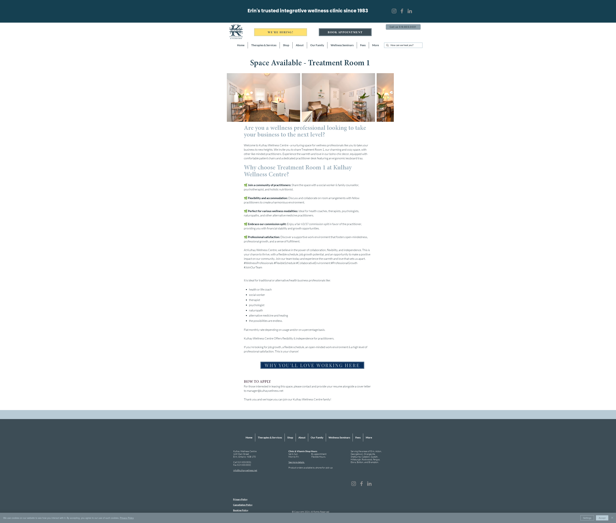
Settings (587, 517)
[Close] (612, 517)
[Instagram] (394, 11)
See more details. (296, 462)
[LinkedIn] (410, 11)
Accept (602, 517)
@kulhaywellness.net (270, 390)
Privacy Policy (127, 517)
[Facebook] (402, 11)
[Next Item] (388, 97)
